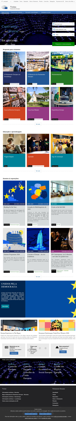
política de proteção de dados (60, 416)
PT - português (4, 1)
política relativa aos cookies (31, 418)
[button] (69, 1)
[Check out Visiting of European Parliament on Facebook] (40, 348)
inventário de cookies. (46, 418)
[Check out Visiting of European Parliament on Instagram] (46, 348)
